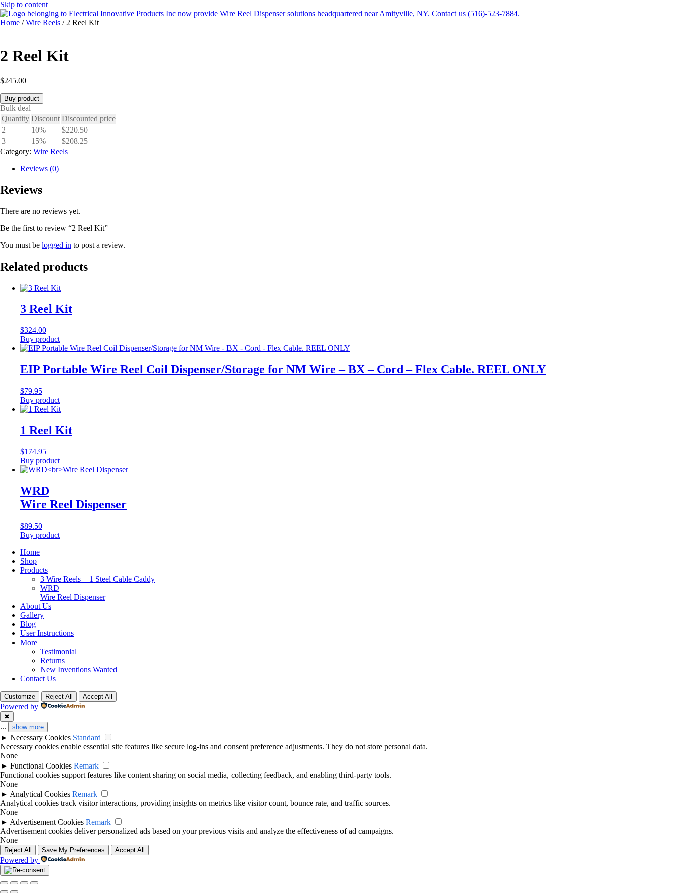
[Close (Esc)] (34, 882)
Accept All (97, 696)
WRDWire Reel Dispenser (72, 592)
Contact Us (38, 678)
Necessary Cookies (40, 737)
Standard (87, 737)
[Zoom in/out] (4, 882)
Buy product (21, 98)
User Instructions (47, 633)
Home (10, 22)
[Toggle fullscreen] (14, 882)
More (28, 642)
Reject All (59, 696)
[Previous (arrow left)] (4, 891)
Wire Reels (43, 22)
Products (34, 570)
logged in (56, 245)
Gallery (32, 615)
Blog (28, 624)
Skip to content (24, 4)
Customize (19, 696)
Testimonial (58, 651)
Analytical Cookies (40, 794)
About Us (35, 606)
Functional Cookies (41, 765)
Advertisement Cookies (47, 822)
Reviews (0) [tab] (39, 168)
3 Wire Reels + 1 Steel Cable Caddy (97, 579)
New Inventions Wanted (78, 669)
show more (28, 727)
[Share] (24, 882)
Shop (28, 561)
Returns (52, 660)
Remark (86, 765)
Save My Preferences (73, 850)
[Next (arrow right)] (14, 891)
